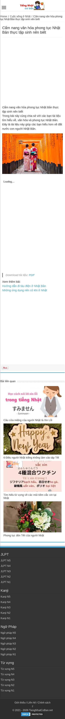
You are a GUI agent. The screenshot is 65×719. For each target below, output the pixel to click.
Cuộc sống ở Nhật (20, 16)
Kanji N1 (5, 618)
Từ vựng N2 (7, 685)
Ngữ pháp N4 (8, 638)
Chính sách (44, 702)
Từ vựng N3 (7, 679)
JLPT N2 (6, 576)
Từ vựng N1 (7, 690)
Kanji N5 (5, 596)
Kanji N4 (5, 602)
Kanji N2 (5, 613)
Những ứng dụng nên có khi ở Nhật (24, 290)
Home (3, 16)
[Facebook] (32, 706)
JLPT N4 (6, 566)
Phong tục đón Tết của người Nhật (23, 535)
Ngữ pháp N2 (8, 649)
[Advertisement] (32, 71)
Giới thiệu (20, 702)
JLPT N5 (6, 560)
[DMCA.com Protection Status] (32, 714)
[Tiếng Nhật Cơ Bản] (32, 5)
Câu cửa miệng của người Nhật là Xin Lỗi (27, 420)
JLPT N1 (6, 582)
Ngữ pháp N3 (8, 643)
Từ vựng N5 (7, 669)
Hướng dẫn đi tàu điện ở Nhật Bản (24, 286)
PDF (32, 275)
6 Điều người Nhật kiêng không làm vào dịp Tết (31, 457)
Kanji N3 (5, 607)
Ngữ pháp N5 (8, 632)
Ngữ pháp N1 (8, 654)
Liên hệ (31, 702)
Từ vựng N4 (7, 674)
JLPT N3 (6, 571)
